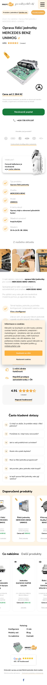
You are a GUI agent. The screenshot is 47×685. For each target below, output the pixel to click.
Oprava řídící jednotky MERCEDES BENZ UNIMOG (19, 33)
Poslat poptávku (38, 12)
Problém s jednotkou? (15, 12)
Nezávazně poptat (23, 111)
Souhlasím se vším (23, 353)
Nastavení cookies (23, 359)
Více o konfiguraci (18, 311)
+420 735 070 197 (25, 120)
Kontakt (30, 636)
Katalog (23, 625)
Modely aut (13, 632)
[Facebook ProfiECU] (23, 680)
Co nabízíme (13, 636)
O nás (29, 629)
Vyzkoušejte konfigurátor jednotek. (24, 144)
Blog (29, 632)
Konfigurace (13, 629)
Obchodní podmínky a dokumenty (32, 673)
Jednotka (23, 608)
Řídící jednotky (23, 538)
